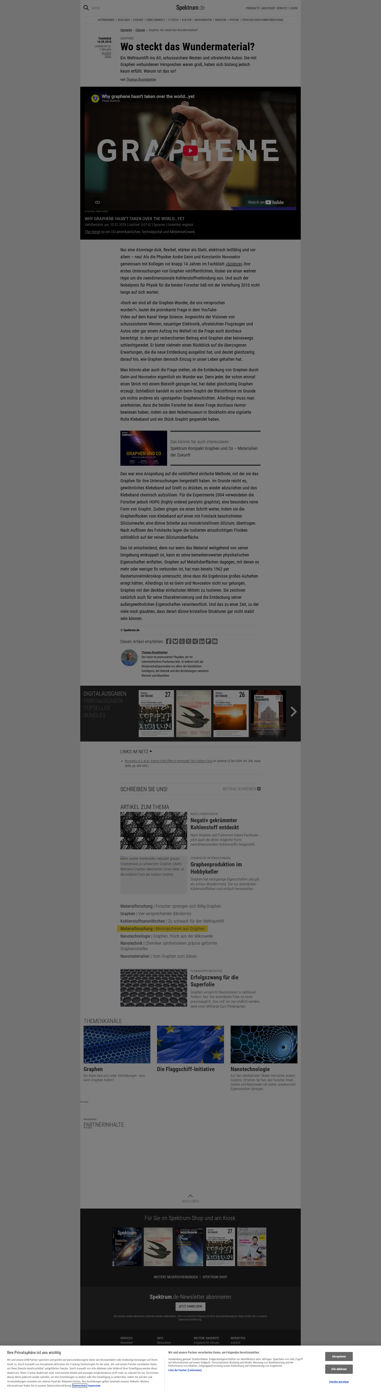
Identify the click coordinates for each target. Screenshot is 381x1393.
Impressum (94, 1385)
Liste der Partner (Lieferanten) (185, 1370)
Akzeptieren (339, 1356)
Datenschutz (80, 1385)
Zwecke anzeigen (339, 1381)
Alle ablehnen (339, 1369)
